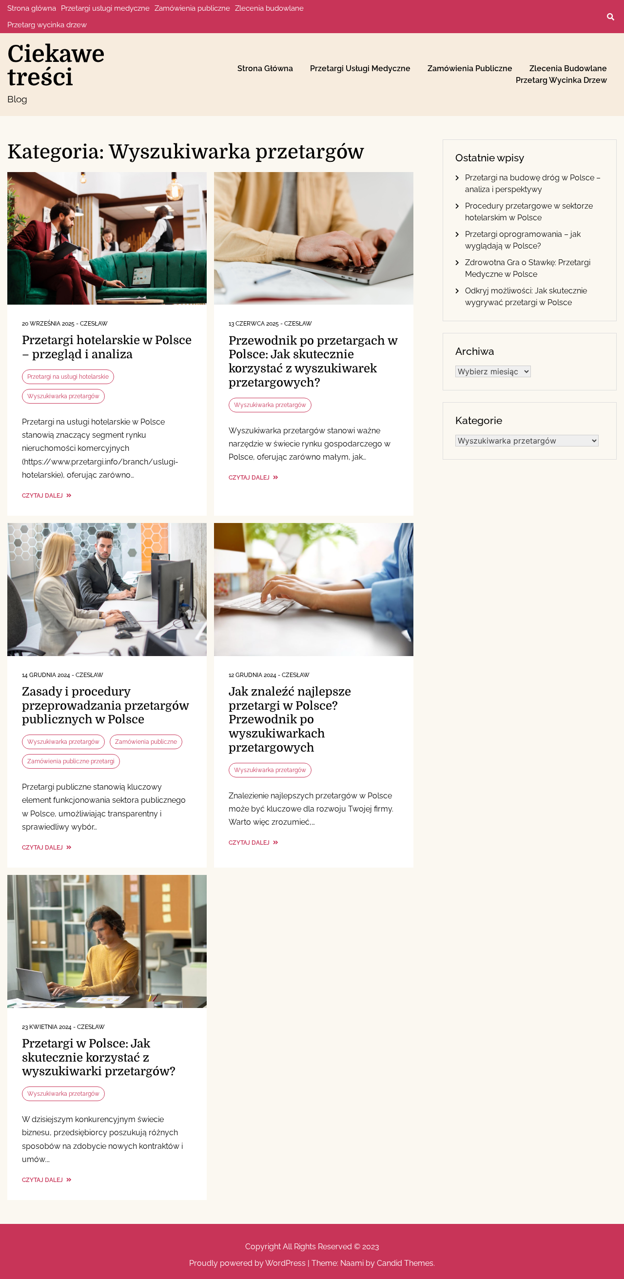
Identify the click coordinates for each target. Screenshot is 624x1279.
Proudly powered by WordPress (248, 1263)
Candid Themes (405, 1263)
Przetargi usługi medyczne (105, 8)
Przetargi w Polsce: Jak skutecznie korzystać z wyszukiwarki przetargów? (99, 1058)
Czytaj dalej (43, 495)
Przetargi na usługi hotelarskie (68, 376)
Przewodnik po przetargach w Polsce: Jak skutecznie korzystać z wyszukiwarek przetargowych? (313, 361)
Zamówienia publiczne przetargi (71, 761)
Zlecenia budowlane (269, 8)
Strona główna (31, 8)
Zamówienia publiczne (192, 8)
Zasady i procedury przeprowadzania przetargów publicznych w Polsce (105, 706)
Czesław (94, 323)
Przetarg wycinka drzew (47, 24)
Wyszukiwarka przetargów (63, 396)
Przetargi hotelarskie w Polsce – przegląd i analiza (107, 347)
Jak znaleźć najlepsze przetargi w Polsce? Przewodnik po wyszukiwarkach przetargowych (290, 720)
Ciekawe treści (56, 66)
